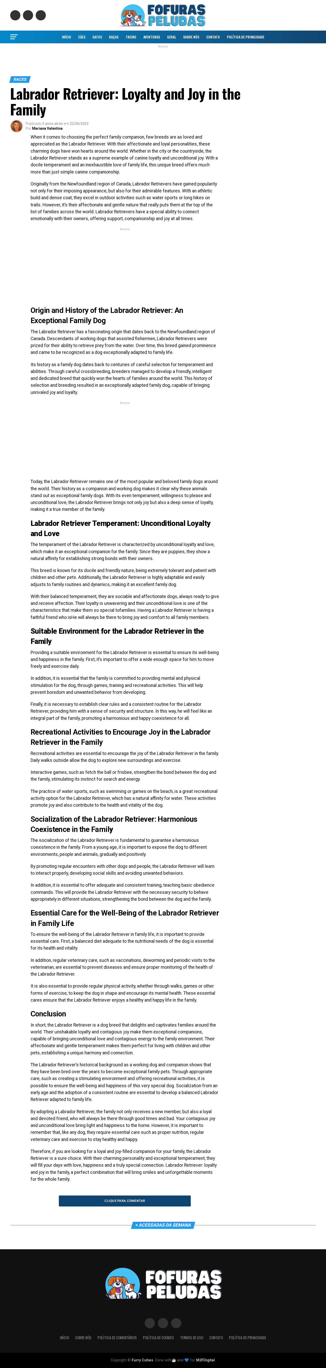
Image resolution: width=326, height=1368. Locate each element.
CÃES (81, 36)
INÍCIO (66, 36)
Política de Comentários (117, 1337)
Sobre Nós (191, 36)
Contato (213, 36)
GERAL (171, 36)
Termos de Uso (191, 1337)
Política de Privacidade (245, 36)
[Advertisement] (163, 59)
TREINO (131, 36)
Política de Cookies (158, 1337)
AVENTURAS (151, 36)
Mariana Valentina (47, 128)
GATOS (97, 36)
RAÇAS (113, 36)
